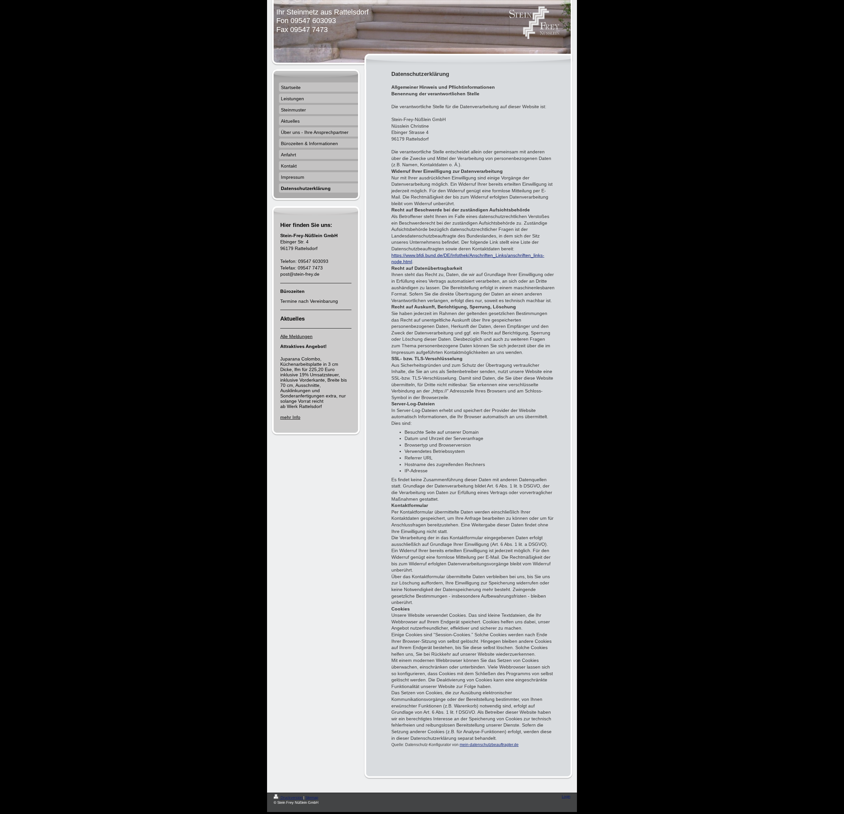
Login (566, 796)
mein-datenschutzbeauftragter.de (489, 744)
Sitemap (311, 797)
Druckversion (291, 797)
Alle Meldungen (296, 336)
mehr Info (290, 417)
